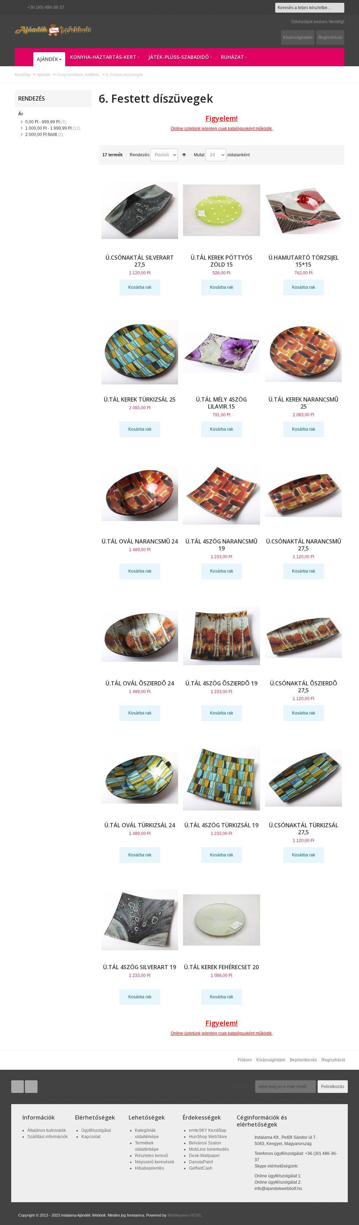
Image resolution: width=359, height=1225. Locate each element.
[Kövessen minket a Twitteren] (18, 1086)
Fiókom (245, 1060)
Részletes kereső (151, 1155)
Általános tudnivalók (46, 1130)
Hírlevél (242, 1086)
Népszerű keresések (154, 1161)
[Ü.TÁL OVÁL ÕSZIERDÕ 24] (139, 636)
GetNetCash (200, 1168)
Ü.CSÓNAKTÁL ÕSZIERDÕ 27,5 (303, 686)
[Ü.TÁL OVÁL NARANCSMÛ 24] (139, 494)
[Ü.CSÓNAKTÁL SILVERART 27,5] (139, 210)
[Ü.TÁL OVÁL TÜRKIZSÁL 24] (139, 777)
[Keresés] (339, 8)
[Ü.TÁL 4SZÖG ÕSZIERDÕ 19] (221, 636)
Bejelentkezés (303, 1060)
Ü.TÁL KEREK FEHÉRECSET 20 (221, 967)
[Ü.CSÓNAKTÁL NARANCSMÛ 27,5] (303, 494)
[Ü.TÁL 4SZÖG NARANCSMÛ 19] (221, 494)
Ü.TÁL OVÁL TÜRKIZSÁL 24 (139, 825)
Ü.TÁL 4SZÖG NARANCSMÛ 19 (221, 545)
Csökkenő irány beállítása (184, 155)
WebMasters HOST (184, 1215)
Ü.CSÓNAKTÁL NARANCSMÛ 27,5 (303, 545)
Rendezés (139, 154)
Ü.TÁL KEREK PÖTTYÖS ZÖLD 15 (221, 261)
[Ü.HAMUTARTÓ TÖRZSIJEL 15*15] (303, 210)
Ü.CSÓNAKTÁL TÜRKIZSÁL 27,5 (303, 828)
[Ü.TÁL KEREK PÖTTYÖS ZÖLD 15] (221, 210)
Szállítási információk (47, 1136)
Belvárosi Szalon (205, 1143)
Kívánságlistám (297, 37)
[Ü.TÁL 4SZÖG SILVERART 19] (139, 919)
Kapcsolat (90, 1136)
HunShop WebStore (208, 1136)
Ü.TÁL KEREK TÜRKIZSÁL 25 (140, 399)
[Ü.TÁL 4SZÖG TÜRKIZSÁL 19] (221, 777)
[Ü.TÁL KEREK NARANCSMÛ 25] (303, 352)
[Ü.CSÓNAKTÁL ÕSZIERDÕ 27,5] (303, 636)
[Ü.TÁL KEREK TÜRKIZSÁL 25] (139, 352)
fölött (41, 134)
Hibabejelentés (149, 1168)
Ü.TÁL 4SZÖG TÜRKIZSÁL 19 (221, 825)
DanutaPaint (201, 1161)
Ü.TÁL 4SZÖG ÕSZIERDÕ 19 (221, 683)
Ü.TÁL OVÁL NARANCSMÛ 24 (140, 541)
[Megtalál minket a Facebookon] (31, 1086)
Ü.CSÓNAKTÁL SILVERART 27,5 (140, 261)
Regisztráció (330, 37)
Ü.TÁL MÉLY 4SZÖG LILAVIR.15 (221, 403)
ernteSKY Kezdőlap (207, 1130)
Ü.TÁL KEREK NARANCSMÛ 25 (303, 403)
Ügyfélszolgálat (96, 1130)
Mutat (199, 154)
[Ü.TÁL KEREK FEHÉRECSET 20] (221, 919)
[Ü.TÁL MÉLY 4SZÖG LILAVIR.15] (221, 352)
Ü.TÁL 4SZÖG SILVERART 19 (139, 967)
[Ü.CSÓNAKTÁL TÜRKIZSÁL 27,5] (303, 777)
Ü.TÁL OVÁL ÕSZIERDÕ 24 (140, 683)
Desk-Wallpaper (204, 1155)
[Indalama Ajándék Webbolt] (53, 30)
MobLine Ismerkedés (209, 1149)
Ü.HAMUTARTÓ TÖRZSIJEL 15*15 (304, 261)
